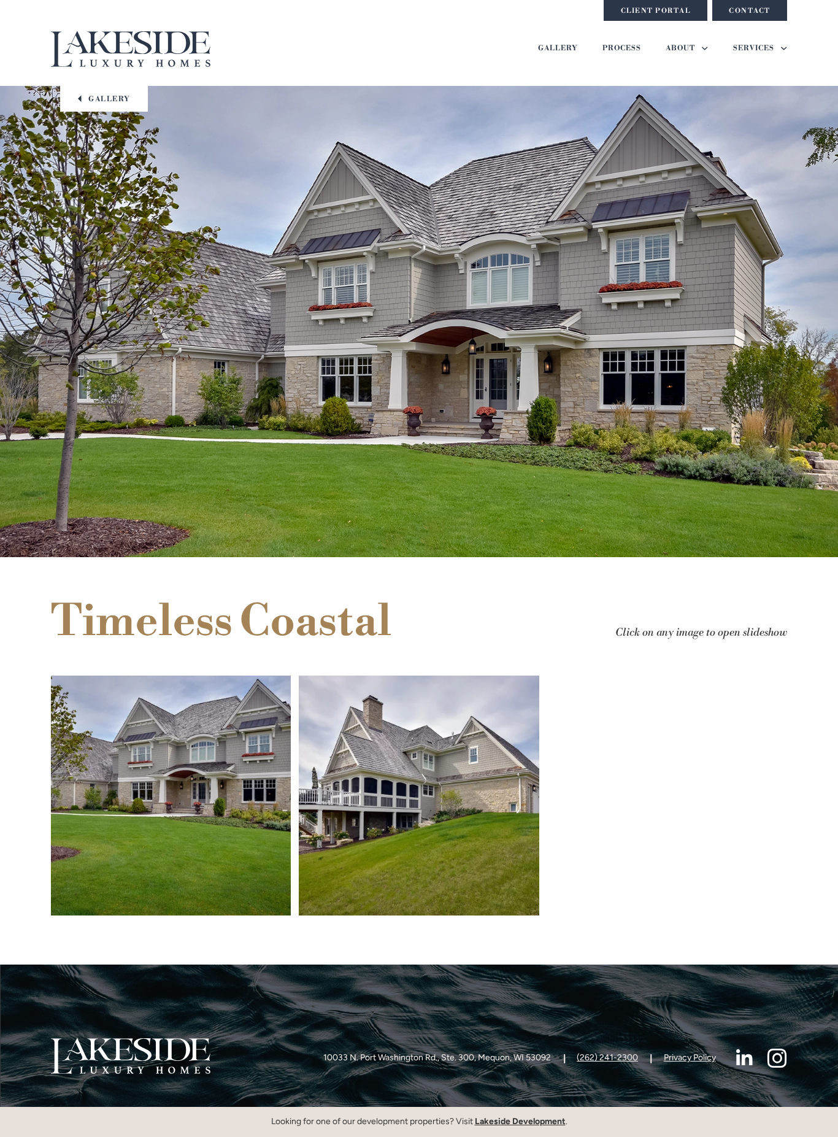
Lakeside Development (520, 1122)
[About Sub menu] (705, 48)
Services (753, 48)
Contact (750, 11)
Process (621, 48)
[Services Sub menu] (784, 48)
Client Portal (656, 11)
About (680, 48)
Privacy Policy (690, 1058)
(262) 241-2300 (607, 1058)
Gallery (558, 48)
